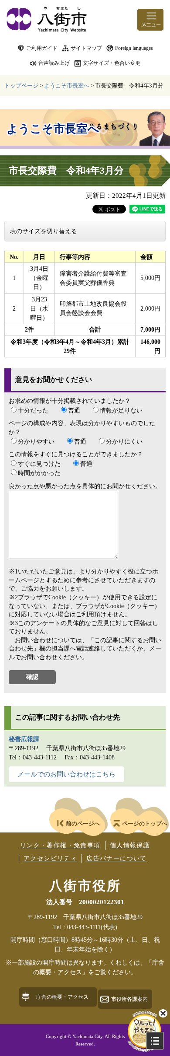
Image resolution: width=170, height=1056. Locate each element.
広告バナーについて (116, 858)
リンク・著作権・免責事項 (60, 845)
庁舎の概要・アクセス (62, 997)
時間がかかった (39, 473)
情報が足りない (121, 410)
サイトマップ (86, 48)
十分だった (33, 410)
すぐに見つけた (39, 464)
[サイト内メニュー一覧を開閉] (154, 1040)
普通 (74, 410)
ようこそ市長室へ (66, 85)
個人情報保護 (130, 845)
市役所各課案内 (129, 999)
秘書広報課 (24, 739)
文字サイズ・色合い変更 (111, 63)
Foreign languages (134, 48)
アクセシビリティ (50, 858)
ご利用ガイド (42, 48)
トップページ (21, 85)
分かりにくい (124, 441)
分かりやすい (36, 441)
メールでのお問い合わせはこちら (66, 774)
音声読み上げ (54, 63)
